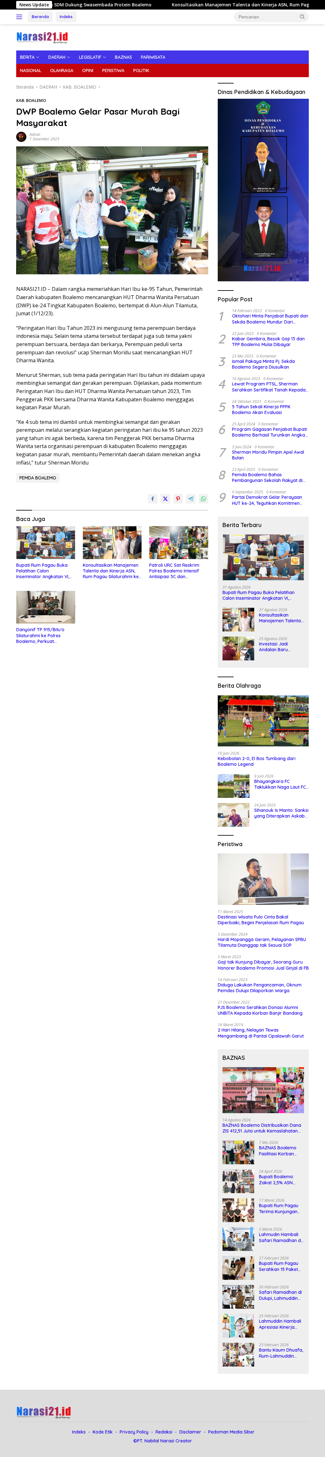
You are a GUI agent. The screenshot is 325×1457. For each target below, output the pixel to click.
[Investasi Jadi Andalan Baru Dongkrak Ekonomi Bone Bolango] (238, 648)
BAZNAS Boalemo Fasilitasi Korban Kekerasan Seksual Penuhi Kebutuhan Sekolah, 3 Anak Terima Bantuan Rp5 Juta (280, 1150)
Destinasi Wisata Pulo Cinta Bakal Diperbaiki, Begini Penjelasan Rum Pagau (261, 920)
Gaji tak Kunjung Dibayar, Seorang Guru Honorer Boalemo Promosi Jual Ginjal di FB (263, 965)
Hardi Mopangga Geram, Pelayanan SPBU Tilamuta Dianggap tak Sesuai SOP (262, 942)
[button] (302, 16)
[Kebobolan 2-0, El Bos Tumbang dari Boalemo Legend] (263, 721)
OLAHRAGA (61, 70)
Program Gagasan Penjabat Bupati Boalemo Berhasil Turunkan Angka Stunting (269, 432)
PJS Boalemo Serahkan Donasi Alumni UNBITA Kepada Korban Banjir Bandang (260, 1010)
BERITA (27, 57)
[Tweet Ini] (165, 499)
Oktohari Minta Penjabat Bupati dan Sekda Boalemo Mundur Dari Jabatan (270, 318)
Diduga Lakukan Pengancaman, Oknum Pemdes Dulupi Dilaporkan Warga (260, 987)
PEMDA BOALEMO (37, 478)
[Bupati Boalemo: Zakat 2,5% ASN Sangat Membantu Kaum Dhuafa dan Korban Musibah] (238, 1181)
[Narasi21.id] (43, 37)
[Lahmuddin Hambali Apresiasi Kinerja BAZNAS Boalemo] (238, 1326)
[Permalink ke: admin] (21, 136)
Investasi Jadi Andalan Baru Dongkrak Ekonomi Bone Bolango (279, 646)
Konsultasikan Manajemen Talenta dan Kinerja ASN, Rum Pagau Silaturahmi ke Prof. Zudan (111, 571)
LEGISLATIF (90, 57)
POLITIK (141, 70)
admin (35, 134)
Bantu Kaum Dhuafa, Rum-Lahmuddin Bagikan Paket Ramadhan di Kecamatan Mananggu (281, 1353)
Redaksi (164, 1432)
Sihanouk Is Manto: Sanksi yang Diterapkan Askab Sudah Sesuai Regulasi (281, 813)
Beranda (40, 16)
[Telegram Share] (191, 499)
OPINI (87, 70)
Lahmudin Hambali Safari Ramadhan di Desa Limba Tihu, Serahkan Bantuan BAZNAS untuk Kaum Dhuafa (281, 1237)
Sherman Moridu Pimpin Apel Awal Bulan (268, 455)
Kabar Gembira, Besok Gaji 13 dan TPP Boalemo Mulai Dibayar (268, 341)
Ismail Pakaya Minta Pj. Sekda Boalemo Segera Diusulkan (263, 364)
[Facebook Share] (152, 499)
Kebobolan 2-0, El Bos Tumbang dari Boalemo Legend (256, 761)
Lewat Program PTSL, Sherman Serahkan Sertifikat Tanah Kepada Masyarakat (269, 386)
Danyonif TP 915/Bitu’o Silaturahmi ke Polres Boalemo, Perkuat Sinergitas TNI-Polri (40, 635)
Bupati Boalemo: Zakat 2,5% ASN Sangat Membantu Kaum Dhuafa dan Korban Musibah (278, 1179)
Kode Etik (103, 1432)
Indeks (66, 16)
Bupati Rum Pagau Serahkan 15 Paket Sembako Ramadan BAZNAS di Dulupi (280, 1266)
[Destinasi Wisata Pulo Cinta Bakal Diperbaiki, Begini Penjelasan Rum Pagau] (263, 879)
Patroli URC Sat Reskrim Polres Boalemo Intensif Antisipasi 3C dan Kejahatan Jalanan (174, 571)
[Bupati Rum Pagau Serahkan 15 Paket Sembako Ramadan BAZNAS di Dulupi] (238, 1268)
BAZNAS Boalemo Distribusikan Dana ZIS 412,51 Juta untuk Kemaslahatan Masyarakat (261, 1128)
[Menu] (20, 16)
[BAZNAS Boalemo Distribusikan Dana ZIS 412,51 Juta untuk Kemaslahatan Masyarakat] (263, 1090)
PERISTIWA (113, 70)
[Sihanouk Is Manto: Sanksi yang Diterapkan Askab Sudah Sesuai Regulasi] (233, 815)
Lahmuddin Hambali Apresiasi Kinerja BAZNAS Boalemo (280, 1324)
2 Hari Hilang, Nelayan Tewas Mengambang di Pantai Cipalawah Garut (261, 1033)
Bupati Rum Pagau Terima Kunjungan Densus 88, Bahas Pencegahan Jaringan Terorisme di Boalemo (280, 1208)
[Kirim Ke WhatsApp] (203, 499)
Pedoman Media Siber (231, 1432)
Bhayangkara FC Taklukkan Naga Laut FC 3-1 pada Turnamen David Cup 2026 (281, 784)
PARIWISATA (153, 57)
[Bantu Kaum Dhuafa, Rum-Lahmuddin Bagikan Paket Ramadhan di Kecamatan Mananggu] (238, 1355)
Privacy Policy (134, 1432)
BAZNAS (123, 57)
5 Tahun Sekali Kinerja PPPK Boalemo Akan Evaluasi (261, 409)
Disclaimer (190, 1432)
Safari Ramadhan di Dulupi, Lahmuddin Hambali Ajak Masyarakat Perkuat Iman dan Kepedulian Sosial (281, 1295)
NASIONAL (30, 70)
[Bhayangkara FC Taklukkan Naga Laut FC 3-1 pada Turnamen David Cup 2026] (233, 786)
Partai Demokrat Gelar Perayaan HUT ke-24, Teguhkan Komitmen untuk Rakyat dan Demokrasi (267, 500)
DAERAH (56, 57)
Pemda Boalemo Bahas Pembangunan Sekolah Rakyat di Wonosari (267, 477)
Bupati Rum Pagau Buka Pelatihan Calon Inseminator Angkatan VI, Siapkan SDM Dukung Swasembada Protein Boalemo (42, 571)
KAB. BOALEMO (31, 100)
